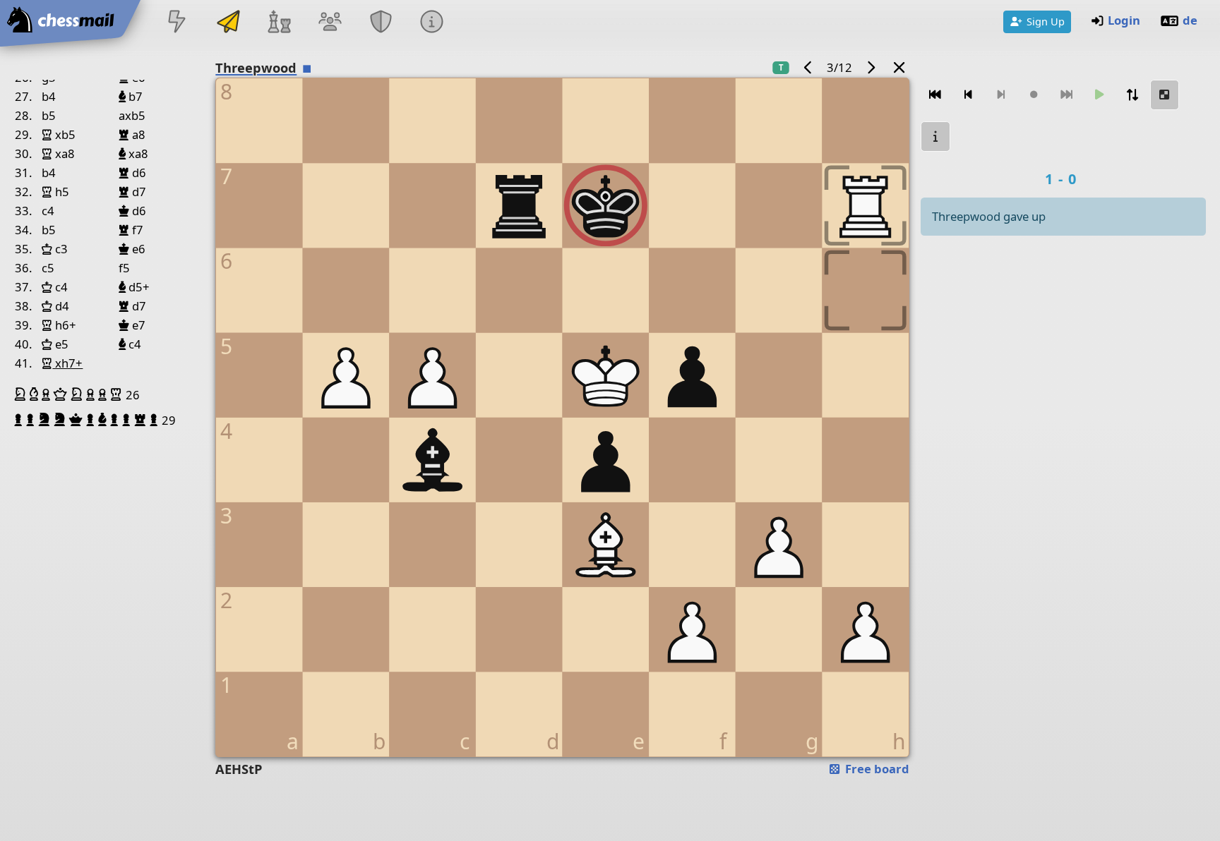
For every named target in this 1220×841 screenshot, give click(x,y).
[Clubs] (381, 22)
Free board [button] (875, 769)
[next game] (870, 67)
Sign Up (1046, 21)
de (1190, 20)
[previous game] (808, 67)
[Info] (432, 22)
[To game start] (935, 95)
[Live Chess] (177, 22)
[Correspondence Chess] (228, 22)
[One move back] (968, 95)
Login (1124, 20)
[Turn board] (1132, 95)
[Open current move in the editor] (1165, 95)
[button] (22, 394)
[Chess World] (278, 22)
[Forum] (329, 22)
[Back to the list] (899, 67)
